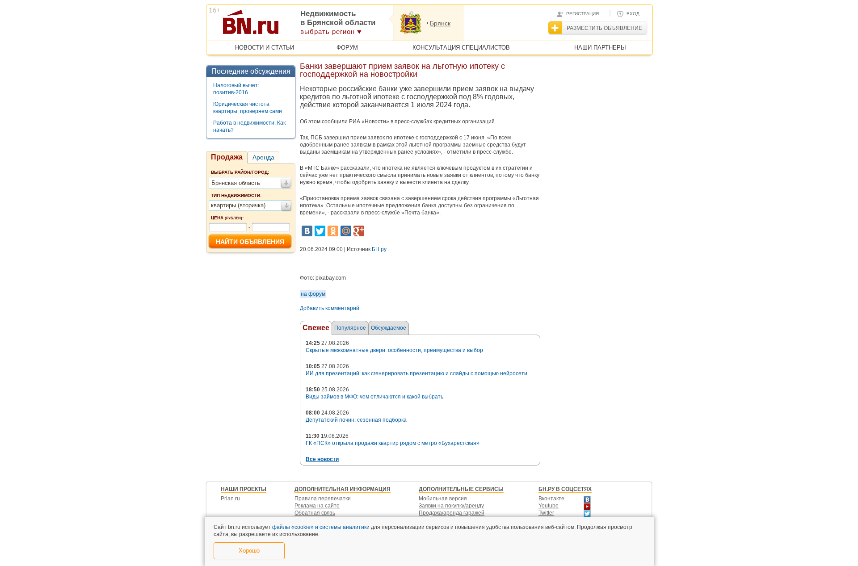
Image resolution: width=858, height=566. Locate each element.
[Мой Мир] (346, 231)
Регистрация (582, 13)
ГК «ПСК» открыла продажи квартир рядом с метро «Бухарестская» (392, 443)
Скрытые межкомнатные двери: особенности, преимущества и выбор (394, 350)
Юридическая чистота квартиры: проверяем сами (247, 107)
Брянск (440, 23)
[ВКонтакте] (307, 231)
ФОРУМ (347, 47)
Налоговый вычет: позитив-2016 (236, 89)
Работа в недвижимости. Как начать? (249, 126)
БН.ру (379, 249)
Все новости (322, 459)
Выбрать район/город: (240, 172)
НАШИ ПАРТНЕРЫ (600, 47)
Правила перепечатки (322, 498)
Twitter (546, 513)
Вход (633, 13)
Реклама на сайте (317, 505)
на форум (313, 294)
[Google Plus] (358, 231)
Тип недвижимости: (236, 195)
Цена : (227, 217)
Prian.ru (230, 498)
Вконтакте (551, 498)
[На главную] (294, 25)
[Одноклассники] (333, 231)
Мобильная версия (443, 498)
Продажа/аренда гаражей (451, 513)
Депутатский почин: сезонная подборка (356, 420)
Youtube (548, 505)
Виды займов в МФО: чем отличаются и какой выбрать (374, 397)
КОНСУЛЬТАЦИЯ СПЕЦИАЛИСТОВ (461, 47)
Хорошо (249, 550)
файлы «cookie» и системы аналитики (321, 527)
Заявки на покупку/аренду (451, 505)
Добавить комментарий (329, 308)
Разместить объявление (604, 28)
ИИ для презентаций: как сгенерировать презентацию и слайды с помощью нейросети (416, 373)
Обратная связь (314, 513)
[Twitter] (320, 231)
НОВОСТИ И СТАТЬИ (264, 47)
